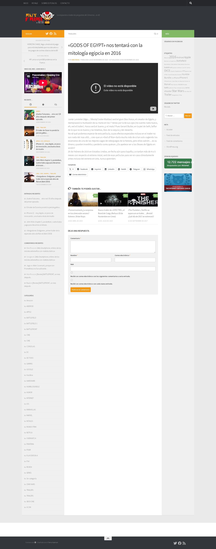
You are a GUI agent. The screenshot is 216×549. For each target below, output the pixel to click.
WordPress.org (172, 147)
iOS (42, 141)
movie (180, 84)
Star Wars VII (187, 91)
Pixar (175, 88)
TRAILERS (72, 33)
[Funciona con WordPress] (35, 542)
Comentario (75, 238)
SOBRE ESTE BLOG (49, 3)
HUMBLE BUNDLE (33, 386)
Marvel (167, 84)
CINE (37, 127)
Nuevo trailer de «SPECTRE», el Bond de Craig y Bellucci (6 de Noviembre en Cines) (111, 213)
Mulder (185, 84)
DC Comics (187, 67)
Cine (183, 67)
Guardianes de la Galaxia (175, 74)
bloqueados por (179, 164)
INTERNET (30, 398)
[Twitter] (47, 33)
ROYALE (35, 3)
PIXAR (28, 450)
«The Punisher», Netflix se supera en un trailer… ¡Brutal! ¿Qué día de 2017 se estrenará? (141, 213)
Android (180, 57)
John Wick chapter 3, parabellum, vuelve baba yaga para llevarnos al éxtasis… (49, 163)
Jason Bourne (175, 81)
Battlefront (168, 67)
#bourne (166, 58)
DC (27, 352)
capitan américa (177, 67)
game (187, 71)
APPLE (38, 141)
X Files (180, 95)
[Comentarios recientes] (55, 104)
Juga (28, 265)
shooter (168, 91)
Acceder (169, 129)
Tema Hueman (53, 542)
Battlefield (181, 60)
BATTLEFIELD (31, 318)
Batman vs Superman (170, 61)
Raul (28, 283)
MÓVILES (47, 141)
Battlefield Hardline (184, 64)
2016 (172, 57)
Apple (187, 57)
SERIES (38, 111)
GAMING (29, 363)
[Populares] (43, 104)
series (187, 88)
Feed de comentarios (174, 141)
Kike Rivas (76, 60)
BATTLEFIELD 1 (31, 323)
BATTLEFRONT (31, 329)
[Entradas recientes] (30, 104)
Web (72, 264)
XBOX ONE (30, 501)
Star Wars (178, 91)
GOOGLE (29, 369)
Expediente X (178, 71)
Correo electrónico (122, 255)
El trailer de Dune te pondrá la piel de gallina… (43, 207)
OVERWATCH (31, 438)
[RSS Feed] (55, 33)
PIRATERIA (30, 444)
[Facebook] (51, 33)
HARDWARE (30, 381)
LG (189, 81)
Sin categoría (31, 478)
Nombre (74, 255)
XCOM (28, 507)
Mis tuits (167, 107)
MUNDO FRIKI (31, 427)
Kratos (186, 81)
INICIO (26, 3)
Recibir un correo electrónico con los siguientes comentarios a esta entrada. (100, 276)
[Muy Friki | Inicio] (40, 18)
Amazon (29, 300)
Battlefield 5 (174, 64)
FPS (183, 71)
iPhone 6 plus (168, 81)
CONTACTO (65, 3)
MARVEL (46, 173)
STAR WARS (30, 484)
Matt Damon (174, 84)
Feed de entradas (173, 135)
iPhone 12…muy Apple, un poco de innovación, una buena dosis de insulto (48, 146)
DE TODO (29, 358)
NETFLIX (29, 432)
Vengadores (175, 95)
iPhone (176, 78)
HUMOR (29, 392)
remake (179, 88)
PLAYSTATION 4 (32, 455)
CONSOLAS (30, 346)
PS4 (27, 461)
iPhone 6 (184, 77)
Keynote (182, 81)
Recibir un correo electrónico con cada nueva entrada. (91, 284)
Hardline (29, 375)
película (171, 88)
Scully (183, 88)
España (173, 71)
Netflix (166, 88)
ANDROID (30, 306)
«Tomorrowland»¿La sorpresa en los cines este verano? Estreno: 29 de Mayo (80, 213)
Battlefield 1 (167, 64)
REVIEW (29, 467)
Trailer (168, 94)
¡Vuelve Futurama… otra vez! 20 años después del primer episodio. (48, 116)
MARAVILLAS (31, 409)
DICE (167, 71)
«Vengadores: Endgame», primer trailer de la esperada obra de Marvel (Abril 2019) (48, 179)
